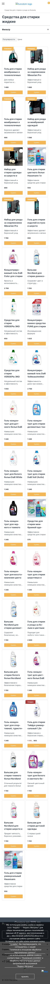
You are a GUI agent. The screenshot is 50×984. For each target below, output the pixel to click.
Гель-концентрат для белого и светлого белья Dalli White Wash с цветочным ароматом (36, 775)
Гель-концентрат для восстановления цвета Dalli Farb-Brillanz (13, 574)
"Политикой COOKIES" (31, 958)
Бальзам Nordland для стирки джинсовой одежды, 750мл (36, 272)
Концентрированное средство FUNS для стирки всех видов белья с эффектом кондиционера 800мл (36, 323)
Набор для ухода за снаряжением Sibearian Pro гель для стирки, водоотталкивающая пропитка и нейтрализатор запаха (13, 222)
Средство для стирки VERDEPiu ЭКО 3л (12, 373)
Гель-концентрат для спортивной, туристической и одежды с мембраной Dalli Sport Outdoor (13, 725)
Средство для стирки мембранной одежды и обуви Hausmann (35, 524)
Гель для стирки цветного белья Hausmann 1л (36, 172)
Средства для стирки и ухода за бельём (20, 10)
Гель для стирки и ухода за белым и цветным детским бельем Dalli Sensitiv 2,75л (36, 624)
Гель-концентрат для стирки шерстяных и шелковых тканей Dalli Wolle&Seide (36, 574)
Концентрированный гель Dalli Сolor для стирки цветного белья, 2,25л (13, 272)
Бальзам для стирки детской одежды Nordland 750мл (36, 825)
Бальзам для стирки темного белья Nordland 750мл (12, 775)
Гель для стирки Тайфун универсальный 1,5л (36, 725)
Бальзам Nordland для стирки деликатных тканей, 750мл (13, 624)
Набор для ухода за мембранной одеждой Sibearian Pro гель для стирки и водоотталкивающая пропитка (36, 122)
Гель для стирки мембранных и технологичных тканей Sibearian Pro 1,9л (13, 71)
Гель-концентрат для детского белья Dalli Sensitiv (13, 423)
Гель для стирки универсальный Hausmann (13, 876)
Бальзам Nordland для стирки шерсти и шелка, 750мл (13, 825)
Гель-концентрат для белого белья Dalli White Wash (13, 474)
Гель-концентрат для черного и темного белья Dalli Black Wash (13, 524)
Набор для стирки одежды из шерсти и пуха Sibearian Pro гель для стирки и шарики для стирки (13, 172)
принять (25, 976)
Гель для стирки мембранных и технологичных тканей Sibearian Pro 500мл (13, 122)
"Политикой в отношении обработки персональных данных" (25, 950)
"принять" (13, 944)
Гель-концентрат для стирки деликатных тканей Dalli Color (36, 423)
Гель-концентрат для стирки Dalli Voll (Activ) (36, 474)
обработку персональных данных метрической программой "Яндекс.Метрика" (25, 963)
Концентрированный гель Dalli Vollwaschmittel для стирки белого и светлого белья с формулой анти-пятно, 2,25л (36, 373)
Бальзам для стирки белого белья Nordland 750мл (12, 675)
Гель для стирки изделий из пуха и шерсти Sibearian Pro (36, 222)
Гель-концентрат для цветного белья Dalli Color (35, 675)
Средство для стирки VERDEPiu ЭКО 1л (12, 323)
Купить (13, 92)
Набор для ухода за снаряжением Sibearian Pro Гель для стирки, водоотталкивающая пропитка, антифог (36, 71)
